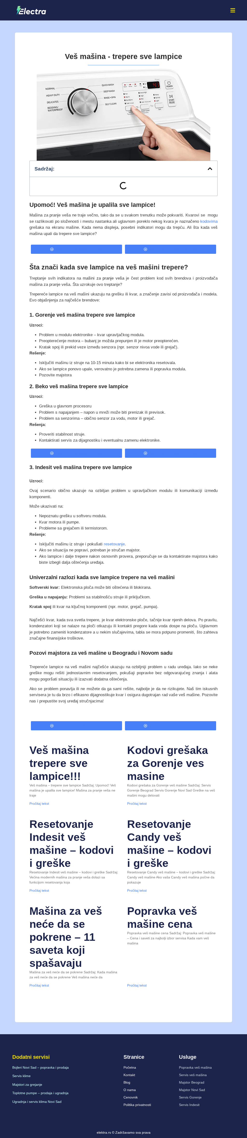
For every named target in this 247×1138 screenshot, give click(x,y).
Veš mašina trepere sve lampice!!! (59, 763)
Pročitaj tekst (39, 803)
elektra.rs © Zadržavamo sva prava (124, 1132)
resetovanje (114, 544)
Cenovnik (131, 1097)
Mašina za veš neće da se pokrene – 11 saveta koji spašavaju (65, 937)
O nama (130, 1090)
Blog (127, 1082)
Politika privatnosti (137, 1105)
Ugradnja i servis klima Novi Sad (37, 1102)
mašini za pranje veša (103, 278)
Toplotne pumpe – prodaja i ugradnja (40, 1093)
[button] (233, 10)
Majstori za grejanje (27, 1084)
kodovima (209, 221)
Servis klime (21, 1076)
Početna (130, 1067)
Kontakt (129, 1075)
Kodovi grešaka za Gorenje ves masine (167, 763)
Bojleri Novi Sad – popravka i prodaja (40, 1067)
